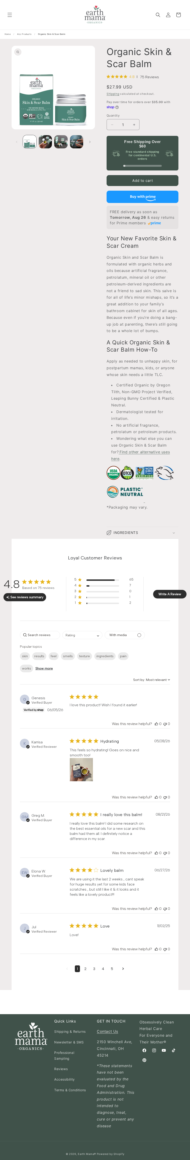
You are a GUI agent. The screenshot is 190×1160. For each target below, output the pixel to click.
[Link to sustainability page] (113, 482)
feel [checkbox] (54, 656)
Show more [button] (44, 668)
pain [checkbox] (123, 656)
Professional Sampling (64, 1055)
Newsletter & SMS (69, 1042)
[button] (10, 15)
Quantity (113, 115)
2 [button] (85, 969)
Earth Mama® (87, 1154)
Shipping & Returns (70, 1031)
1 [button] (77, 969)
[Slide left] (17, 142)
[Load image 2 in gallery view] (45, 142)
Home (8, 34)
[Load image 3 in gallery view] (61, 142)
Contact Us (107, 1031)
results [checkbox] (39, 656)
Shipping (113, 93)
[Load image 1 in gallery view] (29, 142)
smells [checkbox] (68, 656)
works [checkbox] (26, 668)
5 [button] (112, 969)
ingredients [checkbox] (105, 656)
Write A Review (169, 594)
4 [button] (103, 969)
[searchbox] (40, 635)
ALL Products (24, 34)
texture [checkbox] (84, 656)
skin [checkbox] (25, 656)
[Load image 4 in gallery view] (76, 142)
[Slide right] (90, 142)
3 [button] (94, 969)
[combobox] (82, 635)
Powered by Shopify (110, 1154)
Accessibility (64, 1079)
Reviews (61, 1069)
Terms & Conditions (70, 1090)
